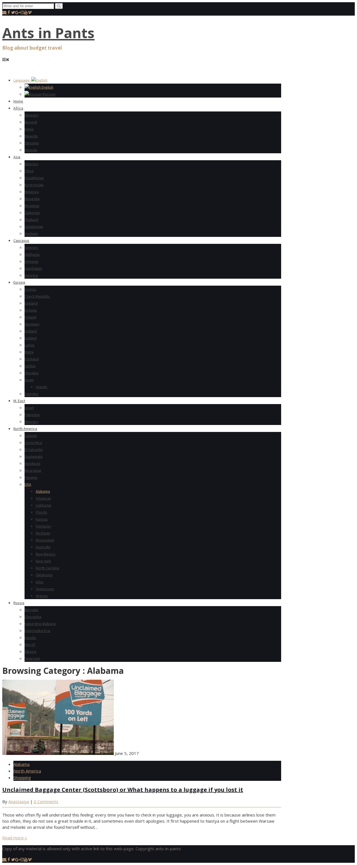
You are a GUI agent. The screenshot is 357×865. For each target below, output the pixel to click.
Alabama (43, 491)
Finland (30, 317)
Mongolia (32, 198)
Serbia (30, 365)
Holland (31, 331)
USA (28, 484)
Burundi (31, 122)
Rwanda (31, 136)
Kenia (29, 129)
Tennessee (45, 588)
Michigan (43, 533)
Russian (49, 94)
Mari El (30, 644)
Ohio (40, 581)
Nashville (43, 547)
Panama (31, 477)
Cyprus (30, 289)
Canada (31, 435)
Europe (19, 282)
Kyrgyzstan (34, 184)
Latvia (29, 345)
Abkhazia (32, 254)
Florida (41, 512)
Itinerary (31, 115)
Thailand (31, 219)
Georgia (31, 275)
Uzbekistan (34, 226)
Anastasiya (18, 801)
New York (43, 560)
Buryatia (31, 609)
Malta (29, 351)
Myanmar (32, 205)
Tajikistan (32, 212)
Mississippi (45, 540)
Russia (18, 602)
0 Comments (46, 801)
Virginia (42, 595)
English (47, 87)
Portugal (32, 358)
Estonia (31, 310)
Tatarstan (32, 658)
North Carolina (47, 567)
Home (18, 101)
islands (41, 386)
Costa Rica (33, 442)
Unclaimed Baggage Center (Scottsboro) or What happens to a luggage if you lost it (122, 789)
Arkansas (43, 498)
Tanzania (32, 142)
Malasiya (32, 191)
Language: (22, 80)
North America (25, 428)
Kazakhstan (34, 177)
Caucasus (21, 240)
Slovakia (31, 372)
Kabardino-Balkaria (40, 623)
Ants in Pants (48, 33)
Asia (16, 156)
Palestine (32, 414)
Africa (18, 108)
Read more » (14, 837)
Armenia (31, 261)
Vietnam (31, 233)
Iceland (31, 338)
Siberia (30, 651)
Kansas (42, 519)
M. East (19, 400)
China (29, 170)
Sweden (31, 393)
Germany (32, 324)
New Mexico (46, 554)
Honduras (32, 463)
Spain (29, 379)
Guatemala (33, 456)
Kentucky (43, 526)
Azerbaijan (33, 268)
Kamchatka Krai (37, 630)
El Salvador (34, 449)
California (43, 505)
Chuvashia (33, 616)
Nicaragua (33, 470)
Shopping (22, 777)
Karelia (30, 637)
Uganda (31, 149)
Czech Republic (37, 296)
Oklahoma (44, 574)
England (31, 303)
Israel (29, 407)
